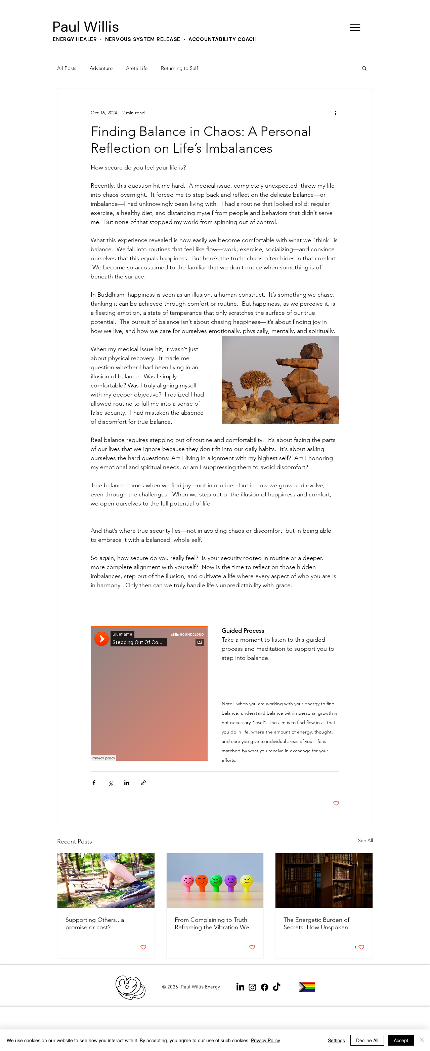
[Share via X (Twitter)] (110, 783)
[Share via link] (143, 783)
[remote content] (149, 694)
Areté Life (136, 68)
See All (365, 840)
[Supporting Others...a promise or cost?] (106, 880)
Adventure (101, 68)
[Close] (422, 1040)
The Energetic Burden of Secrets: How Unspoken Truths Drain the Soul (316, 923)
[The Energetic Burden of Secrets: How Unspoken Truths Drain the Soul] (324, 880)
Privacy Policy (265, 1040)
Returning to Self (179, 68)
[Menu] (355, 27)
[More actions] (335, 113)
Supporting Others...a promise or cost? (95, 923)
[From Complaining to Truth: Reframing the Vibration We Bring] (215, 880)
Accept (401, 1040)
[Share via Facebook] (94, 783)
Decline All (367, 1040)
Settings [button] (336, 1040)
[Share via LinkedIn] (127, 783)
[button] (364, 68)
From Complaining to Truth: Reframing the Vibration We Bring (212, 923)
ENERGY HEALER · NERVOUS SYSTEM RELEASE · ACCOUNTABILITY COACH (155, 39)
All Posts (66, 68)
